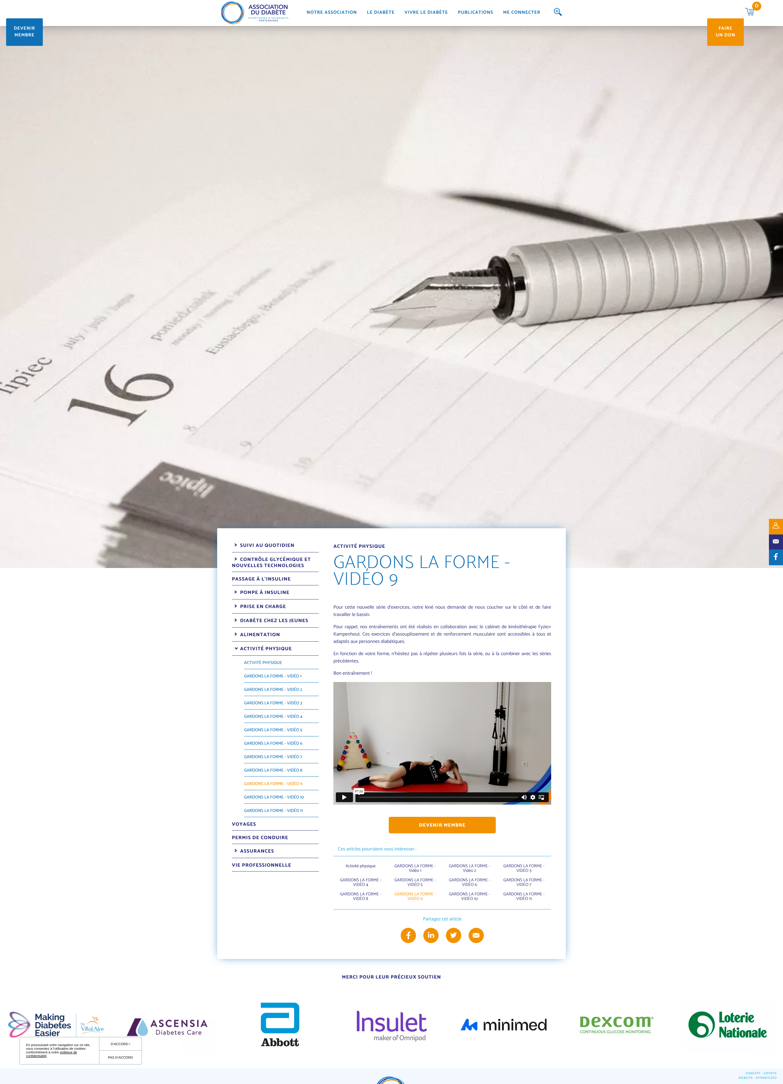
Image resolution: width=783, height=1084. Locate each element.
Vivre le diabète (426, 13)
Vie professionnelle (261, 865)
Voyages (244, 824)
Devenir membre (24, 32)
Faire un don (725, 32)
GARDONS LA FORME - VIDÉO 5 (273, 730)
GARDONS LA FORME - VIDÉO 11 (273, 810)
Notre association (331, 13)
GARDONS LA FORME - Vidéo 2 (273, 689)
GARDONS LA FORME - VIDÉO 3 (273, 703)
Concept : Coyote (761, 1073)
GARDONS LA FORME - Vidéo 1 (273, 676)
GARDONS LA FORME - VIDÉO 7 (273, 757)
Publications (475, 13)
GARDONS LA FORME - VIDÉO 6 (273, 743)
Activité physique (263, 662)
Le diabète (381, 13)
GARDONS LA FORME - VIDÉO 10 (274, 797)
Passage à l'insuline (261, 579)
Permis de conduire (260, 838)
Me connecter (521, 13)
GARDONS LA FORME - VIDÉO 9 (273, 783)
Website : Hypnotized (758, 1078)
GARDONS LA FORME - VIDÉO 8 (273, 770)
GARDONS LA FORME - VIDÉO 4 (273, 716)
